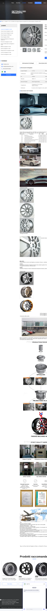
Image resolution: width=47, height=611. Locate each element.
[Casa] (3, 3)
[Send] (44, 609)
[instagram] (41, 420)
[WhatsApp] (2, 72)
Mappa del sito (4, 607)
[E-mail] (5, 72)
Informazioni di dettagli (28, 63)
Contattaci (30, 2)
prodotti (24, 2)
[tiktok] (41, 423)
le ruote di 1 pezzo (42, 546)
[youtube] (41, 417)
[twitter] (41, 426)
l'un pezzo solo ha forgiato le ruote (30, 546)
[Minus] (44, 584)
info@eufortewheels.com (8, 66)
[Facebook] (41, 414)
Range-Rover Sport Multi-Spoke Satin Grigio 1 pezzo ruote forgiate (9, 579)
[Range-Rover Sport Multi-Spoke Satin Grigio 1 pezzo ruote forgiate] (9, 569)
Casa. (12, 2)
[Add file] (24, 609)
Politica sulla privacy (11, 607)
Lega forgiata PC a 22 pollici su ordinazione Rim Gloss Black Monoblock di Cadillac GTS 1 (25, 579)
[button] (8, 572)
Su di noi (18, 2)
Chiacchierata (38, 2)
